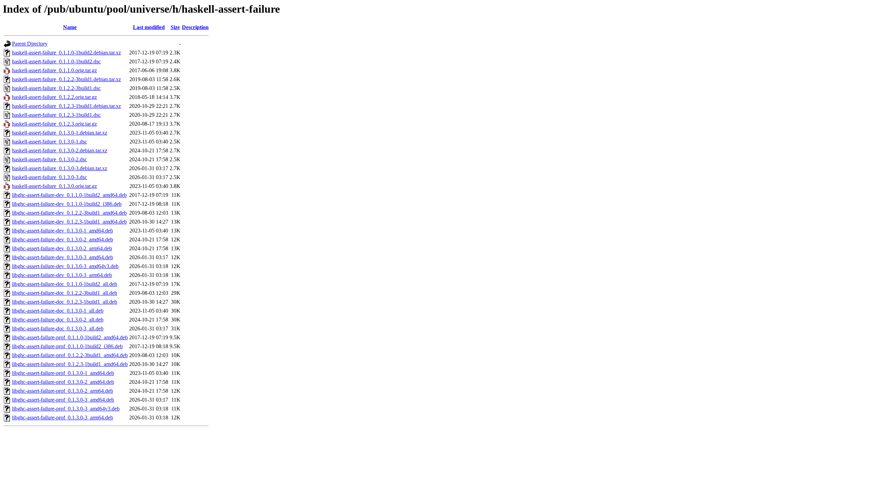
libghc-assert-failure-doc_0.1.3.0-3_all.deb (57, 328)
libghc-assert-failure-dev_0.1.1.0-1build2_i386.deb (67, 204)
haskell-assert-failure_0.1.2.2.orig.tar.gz (54, 97)
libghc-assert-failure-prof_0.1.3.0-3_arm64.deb (62, 417)
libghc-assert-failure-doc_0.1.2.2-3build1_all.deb (64, 293)
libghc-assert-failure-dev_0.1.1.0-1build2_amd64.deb (69, 195)
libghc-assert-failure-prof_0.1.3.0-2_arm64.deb (62, 391)
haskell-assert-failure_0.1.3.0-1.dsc (49, 141)
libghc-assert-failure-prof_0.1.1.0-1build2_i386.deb (67, 346)
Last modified (149, 27)
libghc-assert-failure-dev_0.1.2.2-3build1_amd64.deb (69, 213)
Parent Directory (30, 44)
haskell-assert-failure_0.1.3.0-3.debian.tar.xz (59, 168)
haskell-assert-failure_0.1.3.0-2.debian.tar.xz (59, 150)
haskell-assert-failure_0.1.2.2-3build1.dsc (56, 88)
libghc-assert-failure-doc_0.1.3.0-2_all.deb (57, 320)
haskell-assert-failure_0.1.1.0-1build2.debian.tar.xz (66, 52)
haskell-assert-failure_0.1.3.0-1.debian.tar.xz (59, 133)
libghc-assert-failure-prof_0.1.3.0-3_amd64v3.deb (66, 409)
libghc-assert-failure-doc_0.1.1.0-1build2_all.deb (64, 284)
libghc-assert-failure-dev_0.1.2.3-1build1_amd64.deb (69, 222)
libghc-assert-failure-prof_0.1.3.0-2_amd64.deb (63, 382)
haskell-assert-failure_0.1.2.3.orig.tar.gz (54, 124)
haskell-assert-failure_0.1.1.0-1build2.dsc (56, 61)
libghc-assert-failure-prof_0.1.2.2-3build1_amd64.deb (70, 355)
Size (175, 27)
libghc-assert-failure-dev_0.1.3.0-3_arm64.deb (62, 275)
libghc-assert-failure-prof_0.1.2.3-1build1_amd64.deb (70, 364)
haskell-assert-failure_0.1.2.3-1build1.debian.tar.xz (66, 106)
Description (195, 27)
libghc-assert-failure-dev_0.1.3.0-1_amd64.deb (62, 230)
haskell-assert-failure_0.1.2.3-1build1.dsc (56, 115)
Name (70, 27)
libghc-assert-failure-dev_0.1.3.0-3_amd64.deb (62, 257)
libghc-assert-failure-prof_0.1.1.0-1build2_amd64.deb (70, 337)
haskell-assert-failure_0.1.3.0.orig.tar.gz (54, 186)
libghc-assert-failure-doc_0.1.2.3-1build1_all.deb (64, 302)
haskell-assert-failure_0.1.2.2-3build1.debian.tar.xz (66, 79)
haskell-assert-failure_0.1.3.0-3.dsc (49, 177)
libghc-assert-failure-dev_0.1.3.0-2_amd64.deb (62, 239)
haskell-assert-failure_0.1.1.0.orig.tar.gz (54, 70)
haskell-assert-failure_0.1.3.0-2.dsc (49, 159)
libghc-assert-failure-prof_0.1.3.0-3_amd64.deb (63, 400)
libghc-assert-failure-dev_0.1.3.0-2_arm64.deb (62, 248)
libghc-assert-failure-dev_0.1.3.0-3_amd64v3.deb (65, 266)
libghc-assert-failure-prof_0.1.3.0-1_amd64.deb (63, 373)
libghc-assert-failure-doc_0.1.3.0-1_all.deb (57, 311)
